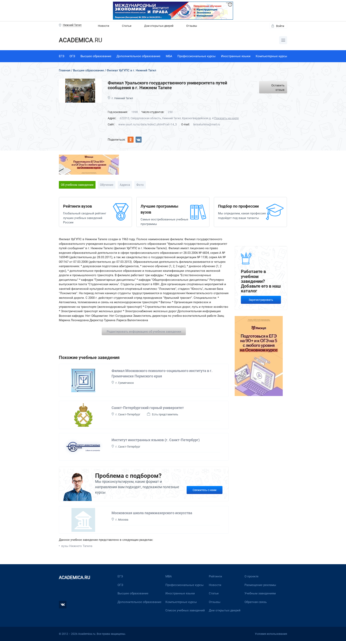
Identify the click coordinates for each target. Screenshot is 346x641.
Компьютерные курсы (271, 56)
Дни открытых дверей (158, 25)
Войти (280, 26)
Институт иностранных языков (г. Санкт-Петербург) (156, 440)
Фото (140, 185)
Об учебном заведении (77, 185)
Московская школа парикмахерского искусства (152, 513)
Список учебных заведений (185, 610)
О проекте (251, 576)
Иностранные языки (235, 56)
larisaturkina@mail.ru (206, 124)
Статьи (126, 25)
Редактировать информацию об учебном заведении (144, 331)
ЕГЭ (61, 56)
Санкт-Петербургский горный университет (148, 408)
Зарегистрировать (261, 299)
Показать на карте (226, 118)
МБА (169, 56)
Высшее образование (95, 56)
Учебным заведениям (260, 593)
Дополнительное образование (138, 56)
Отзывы (191, 25)
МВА (168, 576)
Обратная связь (255, 602)
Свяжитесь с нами (204, 490)
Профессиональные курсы (196, 56)
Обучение (106, 185)
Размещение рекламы (260, 585)
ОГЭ (72, 56)
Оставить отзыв (278, 88)
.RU (80, 40)
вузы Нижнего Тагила (76, 546)
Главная (64, 70)
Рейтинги (215, 576)
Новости (103, 25)
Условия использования (271, 633)
